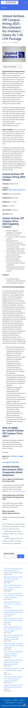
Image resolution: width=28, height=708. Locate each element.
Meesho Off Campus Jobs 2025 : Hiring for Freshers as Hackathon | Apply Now (14, 645)
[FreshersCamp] (9, 2)
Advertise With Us (10, 702)
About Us (22, 700)
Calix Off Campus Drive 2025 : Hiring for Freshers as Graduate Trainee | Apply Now (13, 595)
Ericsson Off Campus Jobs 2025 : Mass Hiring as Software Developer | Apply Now (14, 637)
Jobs (7, 529)
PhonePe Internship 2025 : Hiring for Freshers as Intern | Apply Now (14, 670)
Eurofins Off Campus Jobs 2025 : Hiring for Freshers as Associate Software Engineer (14, 612)
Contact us (19, 702)
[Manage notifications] (24, 704)
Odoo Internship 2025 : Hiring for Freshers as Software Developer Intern (13, 579)
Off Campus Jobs (14, 529)
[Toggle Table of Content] (19, 67)
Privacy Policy (7, 700)
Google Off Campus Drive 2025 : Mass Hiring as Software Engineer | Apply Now (13, 662)
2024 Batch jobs (20, 524)
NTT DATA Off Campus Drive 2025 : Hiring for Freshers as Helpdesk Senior (13, 587)
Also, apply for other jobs (10, 462)
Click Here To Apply (17, 456)
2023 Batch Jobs (9, 524)
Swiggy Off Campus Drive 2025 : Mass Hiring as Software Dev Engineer (13, 687)
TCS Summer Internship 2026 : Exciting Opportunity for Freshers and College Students (13, 571)
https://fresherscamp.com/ (17, 491)
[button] (26, 2)
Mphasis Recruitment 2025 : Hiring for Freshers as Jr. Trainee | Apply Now (12, 533)
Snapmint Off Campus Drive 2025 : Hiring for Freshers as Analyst (12, 604)
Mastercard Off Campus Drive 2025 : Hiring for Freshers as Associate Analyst (13, 629)
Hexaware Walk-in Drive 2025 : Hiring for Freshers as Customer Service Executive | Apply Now (12, 541)
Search (20, 556)
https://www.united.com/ (16, 190)
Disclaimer (15, 700)
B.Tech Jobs (5, 526)
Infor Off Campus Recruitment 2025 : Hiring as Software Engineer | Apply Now (13, 679)
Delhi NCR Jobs (14, 526)
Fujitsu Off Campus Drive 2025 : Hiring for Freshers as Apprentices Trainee (13, 654)
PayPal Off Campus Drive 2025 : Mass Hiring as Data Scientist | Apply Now (13, 620)
